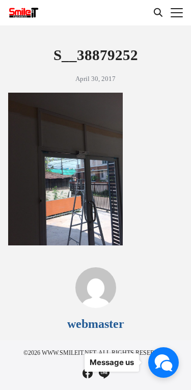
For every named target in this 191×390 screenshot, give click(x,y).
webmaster (95, 323)
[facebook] (87, 373)
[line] (104, 373)
